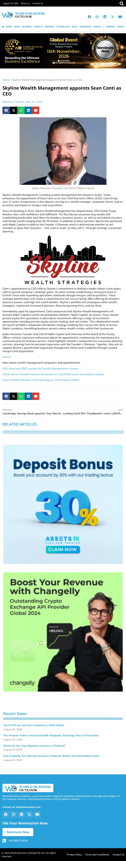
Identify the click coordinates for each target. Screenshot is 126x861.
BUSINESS (27, 26)
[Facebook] (89, 17)
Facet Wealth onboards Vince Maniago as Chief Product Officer (41, 380)
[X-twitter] (112, 17)
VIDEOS (120, 26)
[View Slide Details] (63, 504)
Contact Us (37, 3)
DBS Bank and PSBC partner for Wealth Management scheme (40, 368)
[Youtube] (120, 17)
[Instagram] (97, 17)
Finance (19, 101)
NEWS (17, 26)
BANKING (49, 26)
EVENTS (97, 26)
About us (25, 3)
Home (6, 79)
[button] (6, 110)
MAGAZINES (85, 26)
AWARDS (110, 26)
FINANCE (38, 26)
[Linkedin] (105, 17)
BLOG (75, 26)
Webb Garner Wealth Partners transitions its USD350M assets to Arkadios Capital (53, 374)
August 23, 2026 (10, 3)
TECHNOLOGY (63, 26)
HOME (9, 26)
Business (7, 101)
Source (6, 356)
